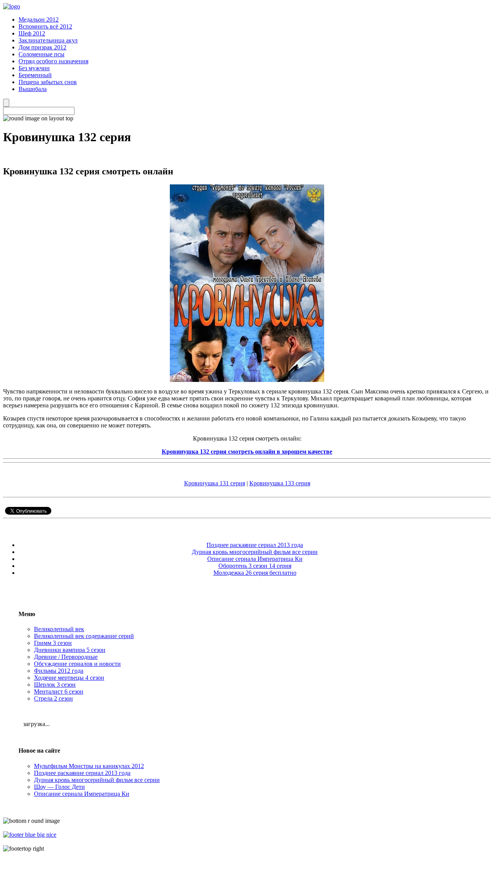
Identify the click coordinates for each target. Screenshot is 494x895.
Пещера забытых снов (48, 82)
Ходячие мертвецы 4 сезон (69, 677)
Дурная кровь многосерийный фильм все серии (255, 552)
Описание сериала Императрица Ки (255, 559)
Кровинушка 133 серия (279, 483)
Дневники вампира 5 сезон (69, 650)
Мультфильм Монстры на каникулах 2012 (89, 766)
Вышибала (33, 89)
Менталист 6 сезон (58, 691)
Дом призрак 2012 (42, 47)
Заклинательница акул (48, 40)
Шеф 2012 (32, 33)
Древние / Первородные (66, 657)
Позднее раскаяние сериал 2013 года (254, 545)
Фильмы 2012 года (58, 670)
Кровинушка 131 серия (214, 483)
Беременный (35, 75)
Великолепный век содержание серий (84, 636)
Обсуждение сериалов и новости (77, 663)
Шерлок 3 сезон (55, 684)
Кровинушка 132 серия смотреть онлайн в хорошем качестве (247, 451)
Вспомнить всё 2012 (45, 26)
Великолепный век (59, 629)
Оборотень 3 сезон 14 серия (254, 565)
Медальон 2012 (39, 19)
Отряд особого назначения (53, 61)
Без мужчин (34, 68)
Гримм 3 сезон (53, 643)
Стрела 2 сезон (53, 698)
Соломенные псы (41, 54)
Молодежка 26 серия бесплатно (254, 572)
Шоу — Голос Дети (59, 787)
